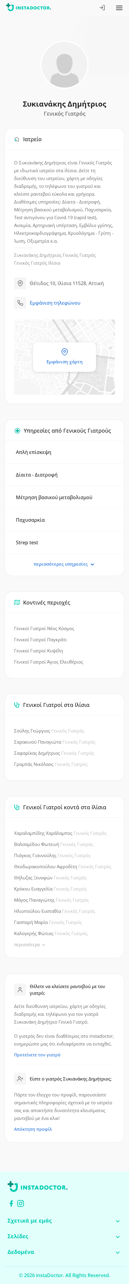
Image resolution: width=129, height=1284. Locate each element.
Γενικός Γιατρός (79, 255)
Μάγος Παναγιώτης (51, 900)
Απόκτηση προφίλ (33, 1129)
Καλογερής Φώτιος (51, 933)
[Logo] (28, 8)
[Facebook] (11, 1203)
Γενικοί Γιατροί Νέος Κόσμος (44, 628)
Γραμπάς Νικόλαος (51, 764)
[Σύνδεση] (102, 8)
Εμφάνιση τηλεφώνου (55, 303)
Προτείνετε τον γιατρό (37, 1055)
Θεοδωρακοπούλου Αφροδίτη (62, 866)
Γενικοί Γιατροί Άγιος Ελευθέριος (48, 662)
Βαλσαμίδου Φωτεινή (53, 844)
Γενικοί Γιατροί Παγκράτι (40, 639)
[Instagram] (20, 1203)
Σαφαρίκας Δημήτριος (54, 753)
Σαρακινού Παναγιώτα (54, 742)
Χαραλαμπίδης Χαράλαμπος (60, 833)
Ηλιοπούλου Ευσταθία (54, 911)
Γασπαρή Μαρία (48, 922)
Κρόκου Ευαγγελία (50, 889)
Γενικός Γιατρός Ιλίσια (37, 263)
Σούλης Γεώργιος (49, 731)
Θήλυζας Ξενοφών (50, 878)
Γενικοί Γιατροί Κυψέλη (38, 651)
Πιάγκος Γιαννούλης (52, 855)
